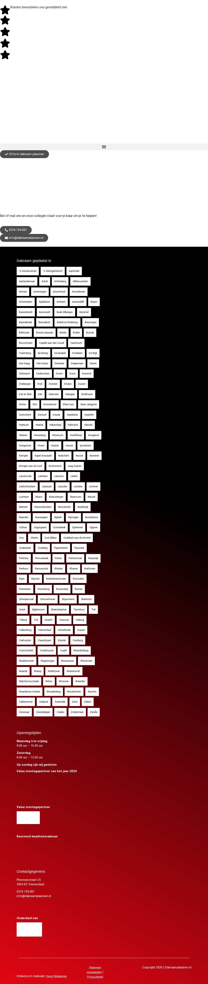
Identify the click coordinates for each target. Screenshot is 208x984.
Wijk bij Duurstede (29, 681)
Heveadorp (40, 435)
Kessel (79, 455)
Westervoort (73, 671)
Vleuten (62, 640)
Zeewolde (60, 701)
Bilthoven (24, 332)
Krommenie (55, 466)
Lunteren (24, 496)
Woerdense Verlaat (29, 691)
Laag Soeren (74, 466)
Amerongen (40, 291)
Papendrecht (61, 548)
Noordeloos (91, 517)
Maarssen (75, 496)
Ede (40, 394)
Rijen (22, 578)
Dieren (93, 363)
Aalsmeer (74, 271)
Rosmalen (78, 578)
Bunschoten (25, 343)
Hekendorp (55, 424)
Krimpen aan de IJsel (30, 466)
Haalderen (72, 414)
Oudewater (25, 548)
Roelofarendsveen (56, 578)
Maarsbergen (56, 496)
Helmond (73, 424)
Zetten (87, 701)
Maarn (38, 496)
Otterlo (34, 537)
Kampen (23, 455)
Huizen (69, 445)
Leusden (62, 486)
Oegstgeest (40, 527)
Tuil (36, 619)
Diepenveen (77, 363)
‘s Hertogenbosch (52, 271)
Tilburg (23, 619)
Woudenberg (54, 691)
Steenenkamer (59, 609)
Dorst (72, 373)
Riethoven (89, 568)
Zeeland (43, 701)
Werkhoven (54, 671)
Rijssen (35, 578)
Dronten (53, 384)
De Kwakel (60, 353)
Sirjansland (68, 599)
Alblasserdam (80, 281)
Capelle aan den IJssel (51, 343)
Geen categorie (88, 404)
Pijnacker (79, 548)
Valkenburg (25, 630)
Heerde (39, 424)
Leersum (59, 476)
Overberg (43, 548)
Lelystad (46, 486)
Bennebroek (25, 322)
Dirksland (24, 373)
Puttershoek (75, 558)
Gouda (56, 414)
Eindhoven (87, 394)
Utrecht (48, 619)
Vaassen (64, 619)
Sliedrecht (86, 599)
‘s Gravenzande (27, 271)
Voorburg (78, 640)
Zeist (75, 701)
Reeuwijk (93, 558)
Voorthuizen (47, 650)
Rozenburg (44, 589)
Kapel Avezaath (43, 455)
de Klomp (43, 353)
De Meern (77, 353)
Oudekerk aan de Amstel (76, 537)
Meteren (23, 507)
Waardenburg (81, 650)
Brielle (76, 332)
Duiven (82, 384)
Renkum (23, 568)
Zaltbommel (25, 701)
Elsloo (22, 404)
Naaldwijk (82, 507)
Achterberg (60, 281)
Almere (23, 291)
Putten (58, 558)
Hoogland (93, 435)
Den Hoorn (42, 363)
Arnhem (61, 301)
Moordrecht (64, 507)
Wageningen (47, 660)
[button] (104, 147)
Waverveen (86, 660)
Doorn (59, 373)
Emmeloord (49, 404)
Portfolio (23, 558)
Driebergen (25, 384)
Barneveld (44, 312)
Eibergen (70, 394)
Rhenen (73, 568)
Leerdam (43, 476)
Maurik (91, 496)
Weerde (23, 671)
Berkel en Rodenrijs (67, 322)
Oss (21, 537)
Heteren (23, 435)
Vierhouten (25, 640)
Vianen (81, 630)
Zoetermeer (77, 712)
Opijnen (93, 527)
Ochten (23, 527)
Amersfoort (59, 291)
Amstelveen (78, 291)
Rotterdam (25, 589)
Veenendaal (44, 630)
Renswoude (41, 568)
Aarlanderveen (27, 281)
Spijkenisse (38, 609)
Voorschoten (26, 650)
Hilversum (57, 435)
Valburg (80, 619)
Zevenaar (24, 712)
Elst (35, 404)
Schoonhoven (47, 599)
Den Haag (24, 363)
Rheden (58, 568)
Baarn (94, 301)
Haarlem (89, 414)
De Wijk (93, 353)
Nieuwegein (41, 517)
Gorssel (42, 414)
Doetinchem (43, 373)
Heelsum (24, 424)
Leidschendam (27, 486)
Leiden (74, 476)
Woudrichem (74, 691)
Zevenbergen (43, 712)
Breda (63, 332)
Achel (45, 281)
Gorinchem (25, 414)
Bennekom (44, 322)
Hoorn (41, 445)
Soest (22, 609)
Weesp (37, 671)
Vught (63, 650)
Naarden (23, 517)
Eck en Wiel (25, 394)
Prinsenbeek (41, 558)
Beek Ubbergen (65, 312)
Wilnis (49, 681)
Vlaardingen (44, 640)
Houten (55, 445)
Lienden (78, 486)
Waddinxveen (26, 660)
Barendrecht (25, 312)
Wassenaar (67, 660)
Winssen (64, 681)
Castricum (76, 343)
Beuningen (90, 322)
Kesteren (94, 455)
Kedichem (63, 455)
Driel (39, 384)
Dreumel (86, 373)
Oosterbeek (59, 527)
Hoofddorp (76, 435)
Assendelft (78, 301)
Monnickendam (43, 507)
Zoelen (60, 712)
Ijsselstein (85, 445)
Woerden (80, 681)
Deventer (59, 363)
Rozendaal (62, 589)
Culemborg (25, 353)
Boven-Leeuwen (44, 332)
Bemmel (84, 312)
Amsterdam (25, 301)
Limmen (93, 486)
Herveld (88, 424)
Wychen (92, 691)
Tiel (93, 609)
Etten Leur (68, 404)
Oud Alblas (50, 537)
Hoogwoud (25, 445)
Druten (68, 384)
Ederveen (54, 394)
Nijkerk (58, 517)
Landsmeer (25, 476)
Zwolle (93, 712)
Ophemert (77, 527)
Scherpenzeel (26, 599)
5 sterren (72, 7)
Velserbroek (64, 630)
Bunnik (90, 332)
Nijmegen (73, 517)
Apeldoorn (44, 301)
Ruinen (78, 589)
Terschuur (79, 609)
